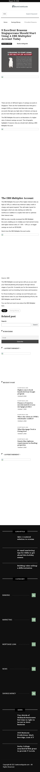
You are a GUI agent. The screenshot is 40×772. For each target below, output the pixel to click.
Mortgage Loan (23, 388)
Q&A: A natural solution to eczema (25, 538)
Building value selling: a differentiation (27, 567)
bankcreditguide (22, 43)
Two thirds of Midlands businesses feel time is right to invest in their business (26, 720)
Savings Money (15, 22)
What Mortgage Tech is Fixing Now (26, 430)
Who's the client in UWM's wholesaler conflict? (27, 418)
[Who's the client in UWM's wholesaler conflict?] (8, 418)
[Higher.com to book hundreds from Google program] (8, 392)
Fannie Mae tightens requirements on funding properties (27, 443)
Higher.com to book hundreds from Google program (26, 392)
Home (5, 22)
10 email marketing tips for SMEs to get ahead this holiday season (26, 553)
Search (3, 321)
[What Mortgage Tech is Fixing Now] (8, 430)
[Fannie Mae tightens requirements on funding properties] (8, 443)
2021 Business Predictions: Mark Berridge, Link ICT (25, 735)
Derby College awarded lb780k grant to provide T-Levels (27, 748)
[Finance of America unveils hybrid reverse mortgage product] (8, 405)
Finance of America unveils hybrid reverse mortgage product (26, 405)
